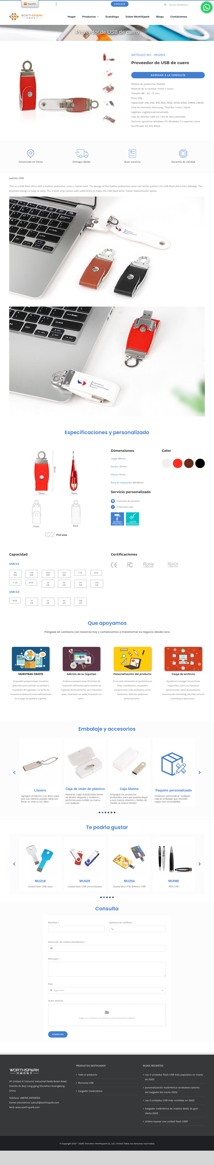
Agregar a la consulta (168, 75)
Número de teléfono (120, 922)
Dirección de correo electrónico (66, 941)
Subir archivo (55, 1000)
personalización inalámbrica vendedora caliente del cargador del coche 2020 (172, 1090)
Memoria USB (85, 1082)
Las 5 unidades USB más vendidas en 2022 (170, 1100)
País (50, 983)
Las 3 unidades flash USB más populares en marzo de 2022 (174, 1077)
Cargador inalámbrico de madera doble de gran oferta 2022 (171, 1111)
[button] (14, 772)
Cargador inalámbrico (90, 1091)
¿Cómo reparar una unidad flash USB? (166, 1121)
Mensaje (54, 958)
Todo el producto (87, 1074)
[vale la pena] (26, 14)
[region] (107, 775)
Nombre (53, 922)
